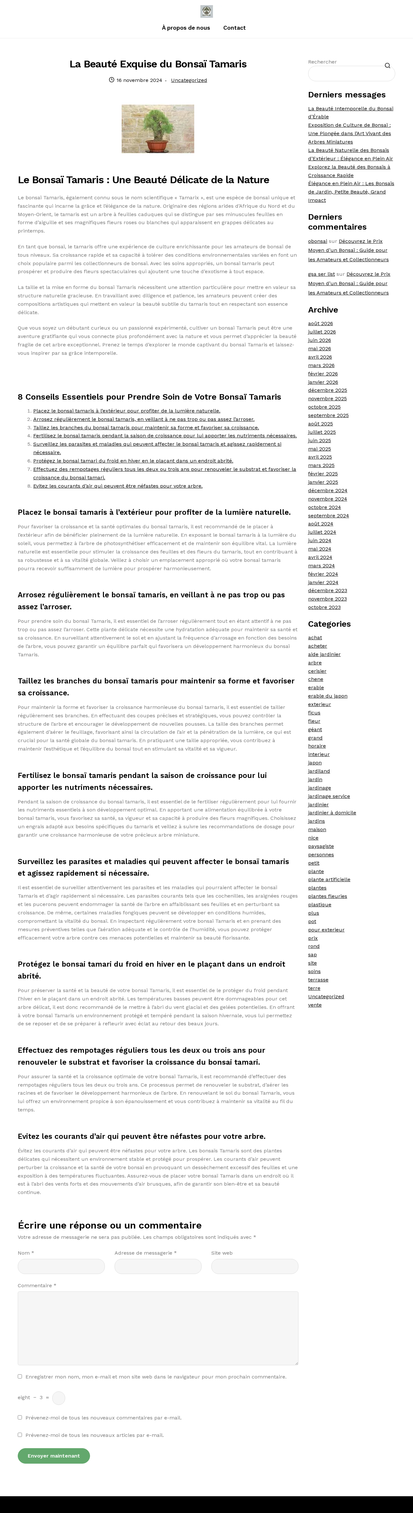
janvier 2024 (323, 582)
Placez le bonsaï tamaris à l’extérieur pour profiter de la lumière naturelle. (126, 411)
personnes (321, 854)
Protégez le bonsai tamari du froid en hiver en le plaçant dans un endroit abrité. (133, 461)
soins (314, 971)
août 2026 (320, 323)
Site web (222, 1253)
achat (315, 637)
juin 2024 (319, 540)
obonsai (317, 241)
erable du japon (328, 696)
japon (315, 763)
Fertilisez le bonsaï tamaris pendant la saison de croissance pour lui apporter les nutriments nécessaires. (165, 436)
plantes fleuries (327, 896)
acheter (317, 646)
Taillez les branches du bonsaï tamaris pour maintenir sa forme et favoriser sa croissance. (146, 427)
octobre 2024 (324, 507)
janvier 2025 (323, 482)
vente (315, 1005)
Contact (234, 28)
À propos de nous (186, 28)
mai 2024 (319, 549)
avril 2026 (320, 357)
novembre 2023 (327, 599)
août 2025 (320, 424)
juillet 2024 (322, 532)
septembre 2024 (328, 516)
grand (315, 738)
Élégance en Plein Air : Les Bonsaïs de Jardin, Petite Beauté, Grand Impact (351, 191)
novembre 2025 (327, 398)
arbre (315, 663)
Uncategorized (189, 80)
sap (312, 954)
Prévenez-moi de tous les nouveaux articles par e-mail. (94, 1435)
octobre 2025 (324, 407)
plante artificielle (329, 879)
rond (314, 946)
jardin (315, 779)
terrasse (318, 980)
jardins (316, 821)
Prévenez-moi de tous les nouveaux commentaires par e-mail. (103, 1418)
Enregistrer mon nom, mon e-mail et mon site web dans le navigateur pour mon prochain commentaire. (156, 1377)
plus (313, 913)
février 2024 (323, 574)
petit (313, 863)
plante (316, 871)
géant (315, 729)
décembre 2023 (327, 590)
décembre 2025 (327, 390)
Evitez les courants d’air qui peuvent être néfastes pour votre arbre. (118, 486)
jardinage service (329, 796)
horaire (317, 746)
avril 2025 (320, 457)
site (312, 963)
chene (315, 679)
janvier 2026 (323, 382)
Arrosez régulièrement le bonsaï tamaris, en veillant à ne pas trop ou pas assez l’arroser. (144, 419)
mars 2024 (321, 565)
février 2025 (323, 474)
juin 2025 (319, 440)
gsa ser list (321, 274)
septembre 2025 (328, 415)
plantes (317, 888)
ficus (314, 713)
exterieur (319, 704)
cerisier (317, 671)
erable (316, 687)
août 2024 (320, 524)
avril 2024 (320, 557)
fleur (314, 721)
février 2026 (323, 374)
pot (312, 921)
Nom (26, 1253)
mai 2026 (319, 348)
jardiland (319, 771)
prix (313, 938)
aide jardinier (324, 654)
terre (314, 988)
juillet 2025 (322, 432)
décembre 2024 (328, 490)
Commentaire (37, 1285)
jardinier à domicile (332, 813)
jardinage (319, 788)
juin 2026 (319, 340)
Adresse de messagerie (146, 1253)
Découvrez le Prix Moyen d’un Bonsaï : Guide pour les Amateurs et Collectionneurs (348, 250)
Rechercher (322, 62)
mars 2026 (321, 365)
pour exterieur (326, 930)
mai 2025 (319, 449)
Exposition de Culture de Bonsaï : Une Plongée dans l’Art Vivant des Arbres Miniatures (349, 133)
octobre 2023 (324, 607)
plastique (319, 904)
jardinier (318, 804)
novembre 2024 (327, 499)
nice (313, 838)
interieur (319, 754)
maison (317, 829)
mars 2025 (321, 465)
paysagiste (321, 846)
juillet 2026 (322, 332)
